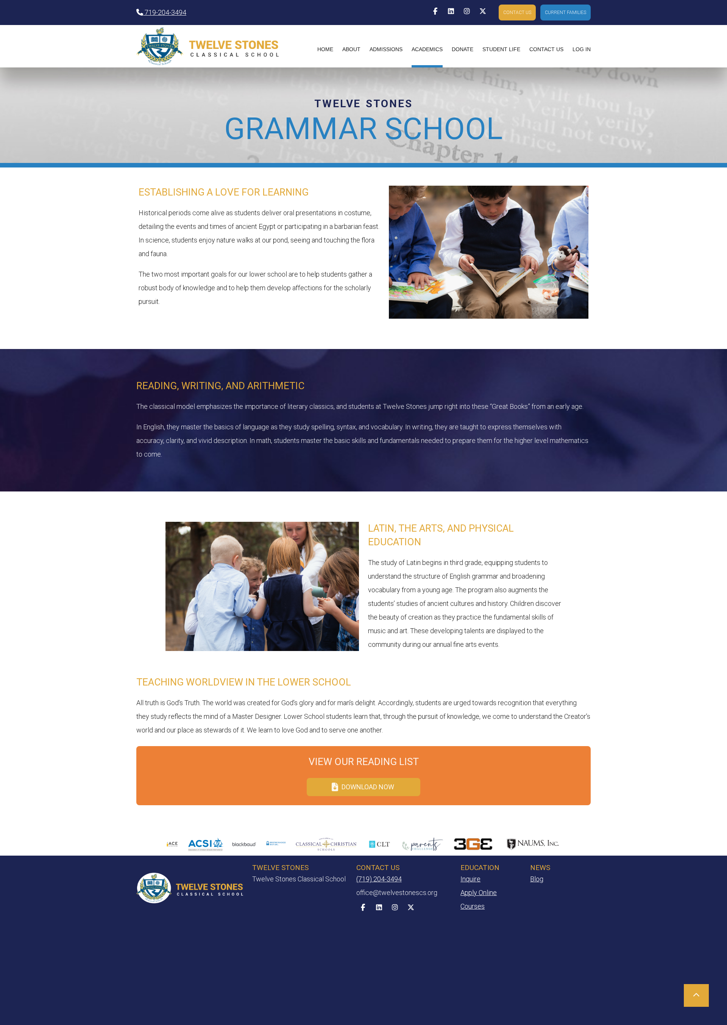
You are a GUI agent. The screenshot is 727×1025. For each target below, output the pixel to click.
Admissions (386, 49)
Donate (462, 49)
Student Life (501, 49)
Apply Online (478, 893)
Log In (582, 49)
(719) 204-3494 (379, 879)
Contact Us (546, 49)
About (351, 49)
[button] (517, 12)
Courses (472, 906)
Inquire (470, 879)
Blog (536, 879)
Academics (427, 49)
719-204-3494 (164, 12)
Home (325, 49)
